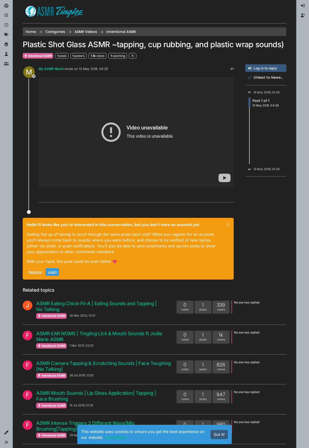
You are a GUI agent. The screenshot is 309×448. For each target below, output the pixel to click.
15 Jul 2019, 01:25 (81, 405)
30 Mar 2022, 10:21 (82, 315)
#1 (232, 69)
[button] (6, 432)
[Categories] (6, 15)
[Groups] (6, 64)
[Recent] (6, 25)
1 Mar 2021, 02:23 (81, 345)
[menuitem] (302, 6)
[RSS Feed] (132, 55)
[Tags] (6, 35)
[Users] (6, 54)
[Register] (302, 15)
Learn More (116, 437)
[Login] (302, 6)
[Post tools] (229, 196)
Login (52, 272)
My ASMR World (51, 69)
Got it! (219, 434)
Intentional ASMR (40, 56)
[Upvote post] (211, 196)
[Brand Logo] (54, 11)
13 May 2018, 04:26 (93, 69)
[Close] (228, 224)
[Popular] (6, 44)
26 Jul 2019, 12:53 (81, 375)
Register (35, 272)
